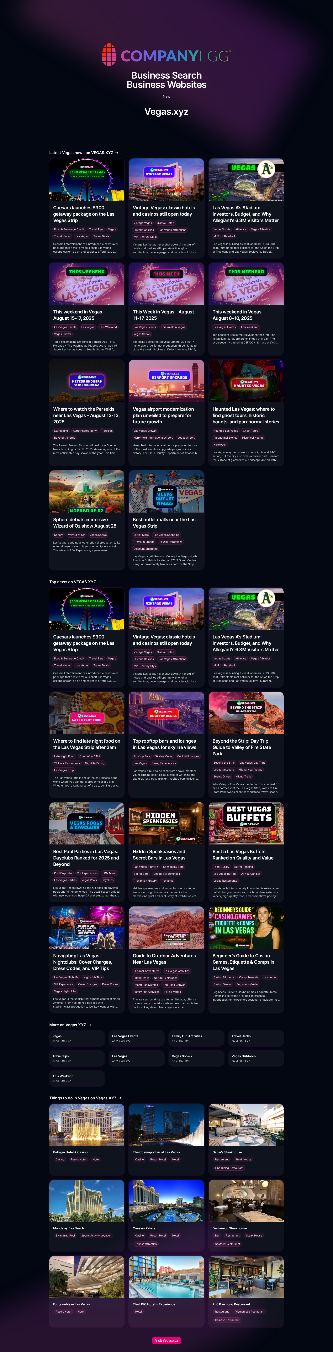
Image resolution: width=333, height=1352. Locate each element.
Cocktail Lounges (188, 756)
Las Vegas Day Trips (252, 762)
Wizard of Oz (76, 534)
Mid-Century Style (145, 236)
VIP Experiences (87, 873)
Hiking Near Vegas (250, 769)
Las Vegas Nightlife (146, 866)
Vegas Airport (186, 437)
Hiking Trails (243, 776)
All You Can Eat (250, 873)
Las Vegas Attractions (172, 229)
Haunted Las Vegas (226, 430)
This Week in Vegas (173, 327)
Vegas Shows (62, 334)
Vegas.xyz (166, 111)
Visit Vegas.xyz (166, 1340)
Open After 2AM (89, 756)
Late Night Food (64, 756)
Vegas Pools (89, 880)
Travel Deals (101, 236)
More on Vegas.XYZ (70, 1025)
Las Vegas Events (65, 327)
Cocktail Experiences (166, 873)
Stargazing (61, 430)
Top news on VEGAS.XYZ (75, 582)
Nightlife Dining (94, 763)
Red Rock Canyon (174, 984)
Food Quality (221, 866)
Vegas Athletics (260, 229)
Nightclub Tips (92, 977)
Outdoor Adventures (146, 971)
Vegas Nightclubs (65, 991)
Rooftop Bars (142, 756)
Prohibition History (145, 880)
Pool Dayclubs (63, 873)
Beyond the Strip (64, 437)
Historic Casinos (144, 229)
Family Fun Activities (146, 991)
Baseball (229, 236)
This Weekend (108, 327)
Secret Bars (141, 873)
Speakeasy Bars (173, 866)
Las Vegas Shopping (166, 534)
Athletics (240, 229)
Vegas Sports (222, 229)
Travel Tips (96, 229)
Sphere (58, 534)
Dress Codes (110, 984)
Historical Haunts (252, 437)
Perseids (107, 430)
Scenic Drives (222, 776)
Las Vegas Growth (145, 430)
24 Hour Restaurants (67, 763)
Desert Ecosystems (146, 984)
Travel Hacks (62, 236)
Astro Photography (85, 430)
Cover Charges (87, 984)
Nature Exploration (165, 977)
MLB (216, 236)
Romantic (167, 880)
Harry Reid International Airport (153, 437)
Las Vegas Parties (65, 880)
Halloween (220, 444)
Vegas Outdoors (224, 769)
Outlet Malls (141, 534)
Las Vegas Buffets (225, 873)
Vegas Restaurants (225, 880)
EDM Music (109, 873)
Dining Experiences (164, 763)
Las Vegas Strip (64, 770)
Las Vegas (82, 236)
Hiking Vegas (172, 991)
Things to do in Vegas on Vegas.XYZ (85, 1098)
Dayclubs (108, 880)
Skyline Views (163, 756)
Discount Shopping (146, 548)
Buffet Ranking (243, 866)
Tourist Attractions (170, 541)
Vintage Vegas (143, 222)
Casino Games (222, 984)
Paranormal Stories (225, 437)
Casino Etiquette (224, 977)
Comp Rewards (248, 977)
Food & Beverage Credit (69, 229)
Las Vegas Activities (176, 971)
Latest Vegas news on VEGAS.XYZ (84, 152)
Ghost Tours (250, 430)
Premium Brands (144, 541)
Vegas (112, 229)
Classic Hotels (165, 222)
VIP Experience (63, 984)
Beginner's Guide (247, 984)
